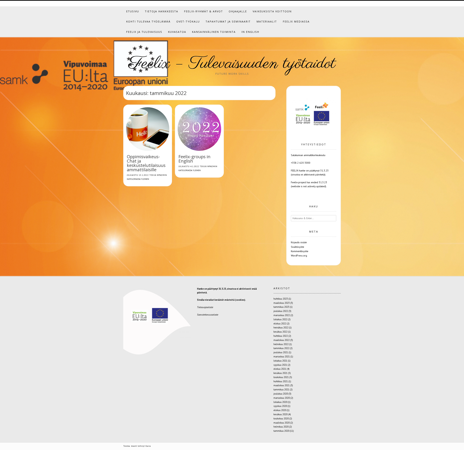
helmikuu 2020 (281, 426)
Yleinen (145, 179)
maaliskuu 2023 (282, 302)
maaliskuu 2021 (282, 385)
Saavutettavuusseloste (207, 314)
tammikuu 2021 (281, 389)
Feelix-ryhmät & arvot (203, 11)
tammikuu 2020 (281, 430)
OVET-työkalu (188, 21)
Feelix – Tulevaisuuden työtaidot (232, 63)
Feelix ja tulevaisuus (144, 32)
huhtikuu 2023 (281, 298)
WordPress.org (299, 255)
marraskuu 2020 (282, 397)
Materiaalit (266, 21)
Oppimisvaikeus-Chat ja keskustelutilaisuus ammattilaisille (146, 163)
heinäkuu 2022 (281, 327)
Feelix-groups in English (194, 159)
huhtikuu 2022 (281, 335)
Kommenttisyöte (299, 251)
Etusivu (132, 11)
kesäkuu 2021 (280, 373)
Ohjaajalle (238, 11)
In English (250, 32)
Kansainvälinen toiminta (214, 32)
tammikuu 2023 (281, 306)
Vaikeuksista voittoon (272, 11)
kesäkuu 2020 (280, 414)
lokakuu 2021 (280, 360)
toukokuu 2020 (281, 418)
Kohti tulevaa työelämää (148, 21)
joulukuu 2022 (281, 311)
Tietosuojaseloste (205, 307)
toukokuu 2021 (281, 377)
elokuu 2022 (280, 323)
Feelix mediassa (296, 21)
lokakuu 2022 (280, 319)
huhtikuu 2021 (281, 381)
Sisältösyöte (297, 246)
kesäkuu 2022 (280, 331)
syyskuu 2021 (280, 364)
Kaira (148, 446)
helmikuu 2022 (281, 344)
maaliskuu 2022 (282, 340)
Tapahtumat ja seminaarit (228, 21)
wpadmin (162, 175)
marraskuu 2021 (282, 356)
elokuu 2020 (280, 410)
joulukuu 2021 (281, 352)
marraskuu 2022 (282, 315)
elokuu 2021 (280, 368)
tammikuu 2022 (281, 348)
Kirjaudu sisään (299, 242)
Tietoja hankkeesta (161, 11)
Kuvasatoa (177, 32)
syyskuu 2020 (280, 406)
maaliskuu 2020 (282, 422)
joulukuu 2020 (281, 393)
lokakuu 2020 (280, 402)
